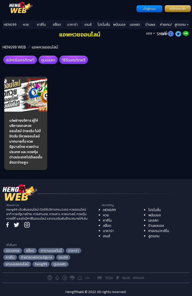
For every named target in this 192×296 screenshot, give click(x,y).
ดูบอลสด (48, 60)
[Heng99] (68, 8)
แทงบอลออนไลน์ (17, 264)
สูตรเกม (180, 24)
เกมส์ (88, 24)
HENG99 (10, 24)
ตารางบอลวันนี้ (51, 250)
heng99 (41, 264)
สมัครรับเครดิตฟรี (20, 60)
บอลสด (135, 24)
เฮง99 (63, 257)
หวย (26, 24)
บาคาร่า (72, 24)
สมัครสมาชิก (178, 8)
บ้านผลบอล (150, 25)
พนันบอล (119, 24)
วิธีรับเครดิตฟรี (74, 60)
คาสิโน (41, 24)
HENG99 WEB (14, 47)
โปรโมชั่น (104, 24)
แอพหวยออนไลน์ (45, 47)
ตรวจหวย (13, 250)
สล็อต (57, 24)
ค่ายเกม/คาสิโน (166, 25)
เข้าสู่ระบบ (149, 8)
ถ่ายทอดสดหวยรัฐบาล (36, 257)
